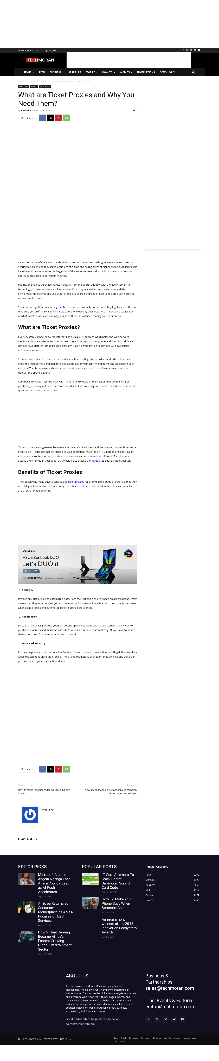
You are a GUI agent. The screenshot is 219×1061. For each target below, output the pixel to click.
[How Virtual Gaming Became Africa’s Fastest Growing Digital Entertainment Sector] (26, 936)
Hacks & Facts (45, 86)
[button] (193, 72)
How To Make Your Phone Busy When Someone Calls (117, 903)
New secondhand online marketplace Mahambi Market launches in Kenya (111, 791)
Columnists (23, 86)
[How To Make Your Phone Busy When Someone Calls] (90, 903)
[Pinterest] (58, 118)
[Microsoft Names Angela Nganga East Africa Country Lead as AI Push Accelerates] (26, 879)
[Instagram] (187, 50)
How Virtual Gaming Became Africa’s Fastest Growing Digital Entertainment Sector (55, 940)
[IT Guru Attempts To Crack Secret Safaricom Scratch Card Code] (90, 879)
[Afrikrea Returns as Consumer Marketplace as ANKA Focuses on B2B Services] (26, 907)
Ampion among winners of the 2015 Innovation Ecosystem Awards (119, 925)
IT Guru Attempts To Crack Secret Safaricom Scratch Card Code (118, 881)
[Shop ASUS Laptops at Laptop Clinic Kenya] (77, 564)
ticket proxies (76, 481)
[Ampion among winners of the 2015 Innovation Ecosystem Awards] (90, 923)
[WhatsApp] (66, 118)
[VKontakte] (174, 1019)
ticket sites (97, 460)
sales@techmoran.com (80, 1024)
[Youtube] (199, 50)
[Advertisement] (102, 24)
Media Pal (26, 110)
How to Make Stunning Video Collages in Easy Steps (44, 791)
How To (34, 86)
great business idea (67, 307)
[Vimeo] (195, 50)
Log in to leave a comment (33, 844)
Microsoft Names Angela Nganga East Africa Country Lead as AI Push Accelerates (54, 883)
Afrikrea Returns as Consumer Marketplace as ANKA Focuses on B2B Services (55, 912)
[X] (191, 50)
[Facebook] (183, 50)
